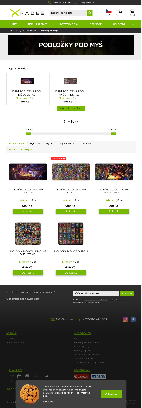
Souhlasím (113, 394)
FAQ (76, 338)
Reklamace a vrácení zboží (86, 354)
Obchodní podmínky (83, 358)
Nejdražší (49, 143)
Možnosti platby (81, 346)
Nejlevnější (35, 143)
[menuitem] (14, 24)
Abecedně (86, 143)
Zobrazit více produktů (70, 108)
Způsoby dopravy (82, 350)
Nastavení (48, 401)
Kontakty (10, 338)
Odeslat (127, 293)
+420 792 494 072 (95, 319)
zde (45, 396)
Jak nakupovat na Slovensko (87, 342)
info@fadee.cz (65, 319)
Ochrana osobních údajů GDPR (89, 362)
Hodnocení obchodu (16, 342)
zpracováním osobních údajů (95, 300)
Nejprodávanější (67, 143)
